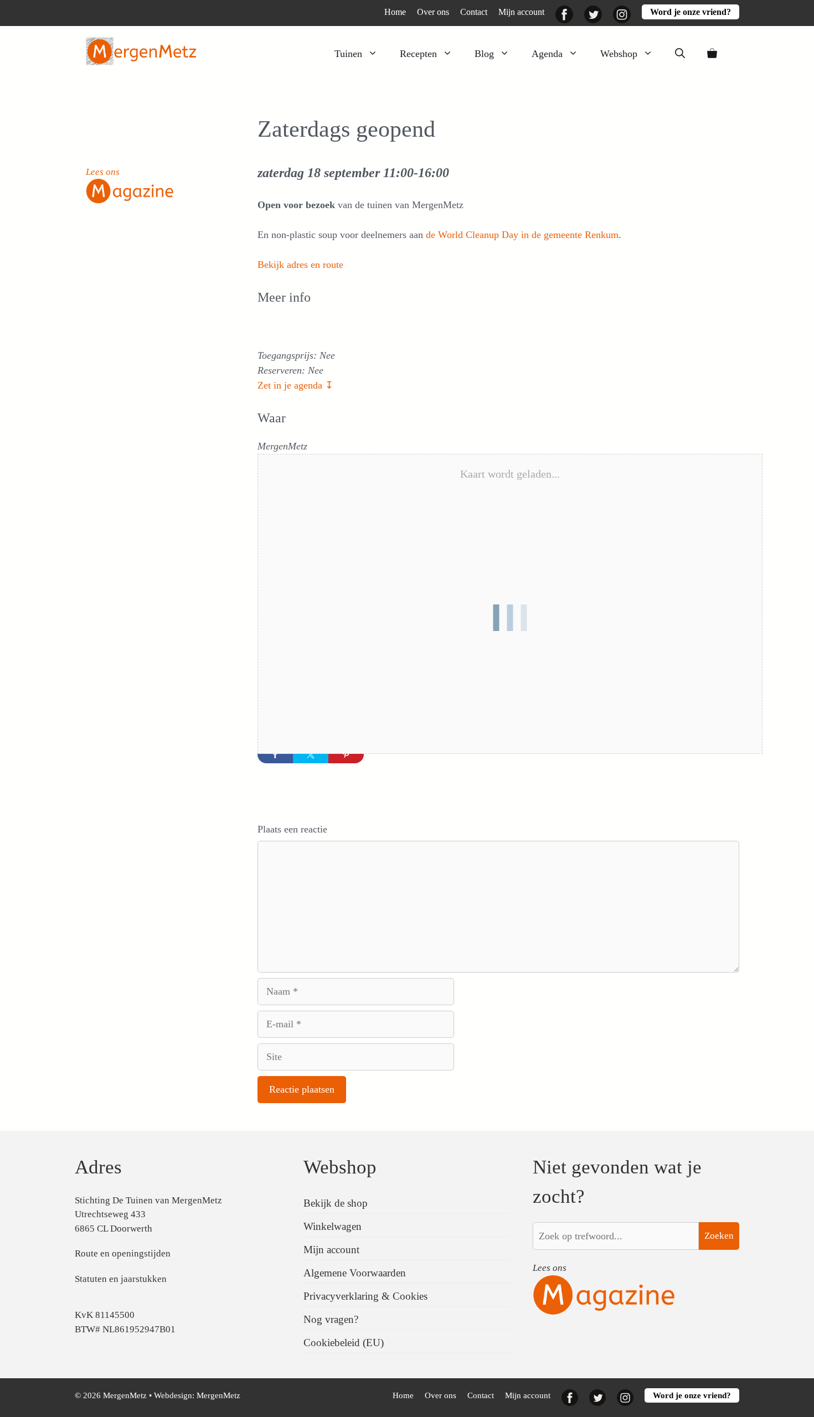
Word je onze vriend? (690, 12)
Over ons (433, 12)
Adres (98, 1167)
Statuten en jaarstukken (121, 1279)
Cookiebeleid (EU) (343, 1342)
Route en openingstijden (123, 1253)
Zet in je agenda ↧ (295, 385)
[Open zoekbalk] (680, 54)
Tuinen (348, 53)
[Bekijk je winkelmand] (712, 54)
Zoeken (719, 1235)
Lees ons (103, 172)
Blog (484, 53)
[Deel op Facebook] (275, 754)
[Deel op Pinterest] (346, 754)
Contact (473, 12)
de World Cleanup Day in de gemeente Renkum (522, 234)
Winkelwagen (332, 1226)
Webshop (618, 53)
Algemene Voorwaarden (354, 1273)
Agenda (547, 53)
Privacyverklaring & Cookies (365, 1296)
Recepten (418, 53)
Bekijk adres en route (300, 264)
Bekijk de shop (335, 1203)
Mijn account (521, 12)
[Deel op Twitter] (310, 754)
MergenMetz (218, 1395)
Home (395, 12)
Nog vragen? (330, 1319)
